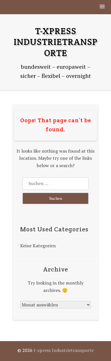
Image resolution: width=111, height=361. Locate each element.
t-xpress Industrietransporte (56, 42)
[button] (102, 7)
